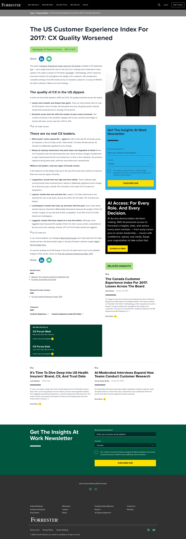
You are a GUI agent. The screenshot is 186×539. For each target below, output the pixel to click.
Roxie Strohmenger (69, 238)
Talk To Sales (178, 5)
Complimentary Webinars (104, 506)
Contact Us (131, 506)
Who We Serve (33, 5)
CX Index (70, 72)
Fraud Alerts (34, 512)
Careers (65, 509)
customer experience (38, 314)
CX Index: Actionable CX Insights (43, 279)
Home (32, 13)
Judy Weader (35, 381)
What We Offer (47, 5)
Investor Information (37, 509)
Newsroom (66, 506)
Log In (166, 5)
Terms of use (35, 530)
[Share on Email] (49, 59)
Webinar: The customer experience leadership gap (50, 277)
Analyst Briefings (36, 506)
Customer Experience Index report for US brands (59, 66)
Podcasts (130, 509)
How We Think (61, 5)
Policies (97, 509)
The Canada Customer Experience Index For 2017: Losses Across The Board (126, 282)
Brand (64, 512)
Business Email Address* (116, 149)
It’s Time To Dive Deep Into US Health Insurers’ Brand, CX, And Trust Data (59, 374)
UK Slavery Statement (103, 512)
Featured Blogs (42, 13)
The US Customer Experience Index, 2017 (75, 253)
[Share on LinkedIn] (41, 59)
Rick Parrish (38, 49)
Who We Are (75, 5)
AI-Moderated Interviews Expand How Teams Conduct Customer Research (124, 374)
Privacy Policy (48, 530)
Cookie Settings (62, 530)
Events (85, 5)
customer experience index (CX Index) (66, 314)
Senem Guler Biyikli (102, 381)
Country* (110, 160)
